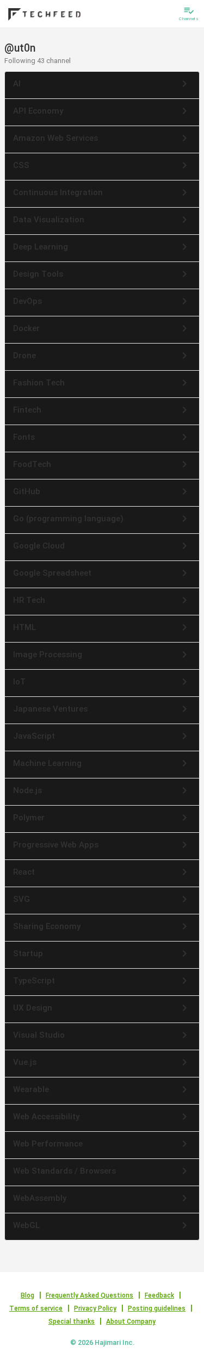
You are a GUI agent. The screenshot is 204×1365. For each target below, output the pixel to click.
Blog (27, 1295)
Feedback (159, 1295)
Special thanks (71, 1321)
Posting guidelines (157, 1308)
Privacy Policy (95, 1308)
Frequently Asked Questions (89, 1295)
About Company (131, 1321)
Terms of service (36, 1308)
